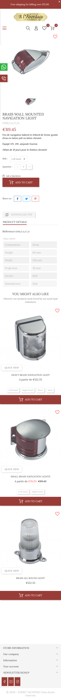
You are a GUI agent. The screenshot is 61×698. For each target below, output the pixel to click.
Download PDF (19, 215)
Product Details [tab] (15, 222)
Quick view (12, 367)
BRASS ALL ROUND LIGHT (30, 578)
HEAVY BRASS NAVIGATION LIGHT (30, 374)
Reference (8, 231)
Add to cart (24, 182)
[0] (44, 28)
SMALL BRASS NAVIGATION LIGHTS (30, 476)
